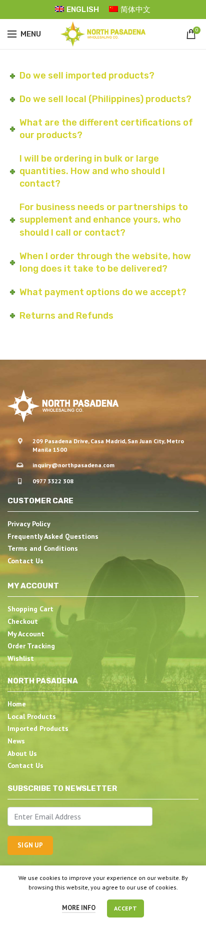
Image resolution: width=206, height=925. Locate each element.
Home (17, 703)
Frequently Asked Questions (53, 536)
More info (79, 907)
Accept (125, 908)
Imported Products (38, 728)
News (16, 740)
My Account (26, 633)
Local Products (32, 716)
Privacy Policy (29, 523)
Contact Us (26, 560)
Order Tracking (31, 645)
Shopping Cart (31, 608)
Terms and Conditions (43, 548)
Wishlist (21, 658)
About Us (22, 753)
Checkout (23, 621)
